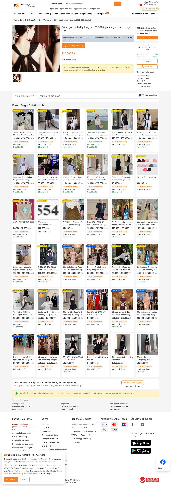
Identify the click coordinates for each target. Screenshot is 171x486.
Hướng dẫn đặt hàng (20, 440)
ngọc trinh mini (66, 9)
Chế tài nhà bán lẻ (49, 446)
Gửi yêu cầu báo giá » (132, 383)
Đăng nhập (153, 2)
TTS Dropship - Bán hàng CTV (83, 431)
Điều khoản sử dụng (50, 435)
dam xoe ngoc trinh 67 (70, 406)
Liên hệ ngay (147, 37)
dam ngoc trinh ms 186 (119, 404)
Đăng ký (152, 5)
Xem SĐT (149, 66)
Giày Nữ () (141, 81)
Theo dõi (148, 61)
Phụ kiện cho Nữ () (144, 84)
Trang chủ (18, 20)
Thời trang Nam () (144, 78)
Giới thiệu (45, 424)
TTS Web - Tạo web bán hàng (83, 435)
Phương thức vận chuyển (22, 448)
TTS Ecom (75, 442)
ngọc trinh (54, 9)
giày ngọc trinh (94, 9)
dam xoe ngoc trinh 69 (119, 406)
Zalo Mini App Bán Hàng (81, 439)
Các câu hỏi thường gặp (21, 433)
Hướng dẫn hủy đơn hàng (22, 444)
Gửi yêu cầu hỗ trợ (19, 437)
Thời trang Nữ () (143, 76)
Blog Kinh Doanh (48, 428)
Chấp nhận (11, 479)
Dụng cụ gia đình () (144, 86)
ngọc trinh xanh (80, 9)
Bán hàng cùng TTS (151, 9)
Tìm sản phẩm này (74, 45)
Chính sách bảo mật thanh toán (54, 450)
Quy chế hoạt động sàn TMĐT (83, 424)
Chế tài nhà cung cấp (50, 442)
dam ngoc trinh (18, 404)
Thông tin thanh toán (50, 439)
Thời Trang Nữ (31, 20)
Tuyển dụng (46, 431)
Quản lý (24, 479)
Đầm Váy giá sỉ (45, 20)
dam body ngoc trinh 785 (22, 406)
